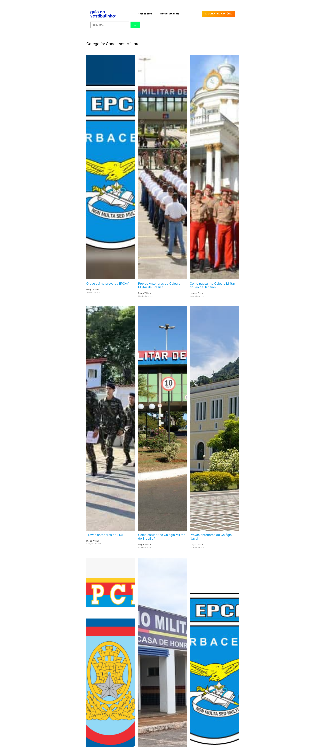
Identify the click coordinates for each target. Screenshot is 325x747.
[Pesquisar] (135, 25)
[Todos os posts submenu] (153, 13)
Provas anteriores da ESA (104, 535)
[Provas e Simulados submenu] (180, 13)
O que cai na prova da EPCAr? (108, 283)
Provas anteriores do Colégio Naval (211, 536)
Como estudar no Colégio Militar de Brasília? (161, 536)
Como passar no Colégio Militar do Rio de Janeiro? (212, 285)
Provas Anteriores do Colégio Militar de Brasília (159, 285)
